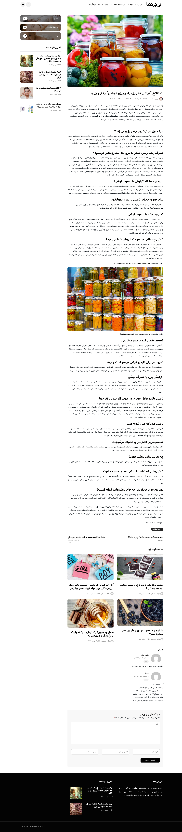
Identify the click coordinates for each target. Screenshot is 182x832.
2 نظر (127, 99)
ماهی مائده (145, 655)
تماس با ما (25, 826)
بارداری (139, 4)
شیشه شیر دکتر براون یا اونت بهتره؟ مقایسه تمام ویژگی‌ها (48, 106)
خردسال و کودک (119, 4)
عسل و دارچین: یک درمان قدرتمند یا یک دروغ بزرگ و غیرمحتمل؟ (92, 634)
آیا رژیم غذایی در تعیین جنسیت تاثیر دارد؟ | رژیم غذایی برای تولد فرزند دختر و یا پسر (91, 587)
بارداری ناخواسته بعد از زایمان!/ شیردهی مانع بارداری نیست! (86, 540)
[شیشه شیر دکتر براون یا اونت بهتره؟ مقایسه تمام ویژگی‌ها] (26, 109)
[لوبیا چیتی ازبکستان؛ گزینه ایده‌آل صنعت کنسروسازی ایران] (26, 77)
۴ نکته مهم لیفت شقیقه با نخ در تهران (48, 90)
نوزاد (131, 4)
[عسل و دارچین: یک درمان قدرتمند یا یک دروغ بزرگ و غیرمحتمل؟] (90, 613)
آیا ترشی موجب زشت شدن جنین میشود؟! (134, 334)
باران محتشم (154, 99)
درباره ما (42, 826)
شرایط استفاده (139, 795)
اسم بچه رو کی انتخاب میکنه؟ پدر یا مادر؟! (145, 538)
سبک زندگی (95, 4)
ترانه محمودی (105, 593)
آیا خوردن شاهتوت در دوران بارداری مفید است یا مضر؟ (142, 632)
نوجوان (106, 4)
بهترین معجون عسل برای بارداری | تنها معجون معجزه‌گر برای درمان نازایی (48, 58)
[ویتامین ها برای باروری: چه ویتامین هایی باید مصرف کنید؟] (140, 567)
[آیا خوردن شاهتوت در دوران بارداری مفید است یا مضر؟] (140, 612)
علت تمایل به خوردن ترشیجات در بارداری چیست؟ (132, 263)
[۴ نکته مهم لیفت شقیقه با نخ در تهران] (26, 93)
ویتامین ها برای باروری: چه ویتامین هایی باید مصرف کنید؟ (141, 587)
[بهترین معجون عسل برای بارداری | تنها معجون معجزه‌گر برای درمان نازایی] (26, 61)
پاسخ (146, 661)
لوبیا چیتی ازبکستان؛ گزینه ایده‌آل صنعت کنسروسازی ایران (50, 74)
